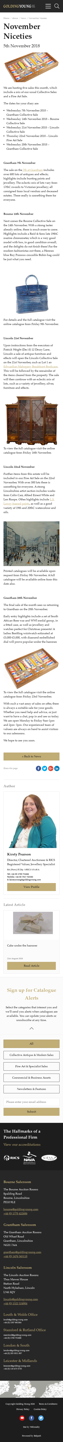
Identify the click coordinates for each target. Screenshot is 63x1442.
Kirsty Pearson (19, 854)
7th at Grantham (32, 170)
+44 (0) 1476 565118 (15, 1256)
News (23, 18)
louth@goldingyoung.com (16, 1319)
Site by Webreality (31, 1427)
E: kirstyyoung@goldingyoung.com (24, 879)
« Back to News (31, 756)
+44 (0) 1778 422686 (15, 1213)
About (15, 18)
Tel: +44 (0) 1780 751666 (18, 874)
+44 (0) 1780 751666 (12, 1337)
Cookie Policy (40, 1409)
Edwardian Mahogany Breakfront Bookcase (31, 366)
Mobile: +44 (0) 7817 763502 (20, 877)
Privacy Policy (23, 1409)
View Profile (31, 887)
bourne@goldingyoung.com (21, 1209)
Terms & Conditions (48, 1404)
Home (6, 18)
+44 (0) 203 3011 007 (13, 1353)
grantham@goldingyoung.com (22, 1252)
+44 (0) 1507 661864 (12, 1322)
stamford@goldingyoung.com (17, 1335)
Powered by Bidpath (31, 1435)
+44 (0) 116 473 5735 (13, 1368)
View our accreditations (22, 1144)
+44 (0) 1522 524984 (15, 1303)
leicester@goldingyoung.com (17, 1365)
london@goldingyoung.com (17, 1350)
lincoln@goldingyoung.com (21, 1299)
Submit (31, 1111)
